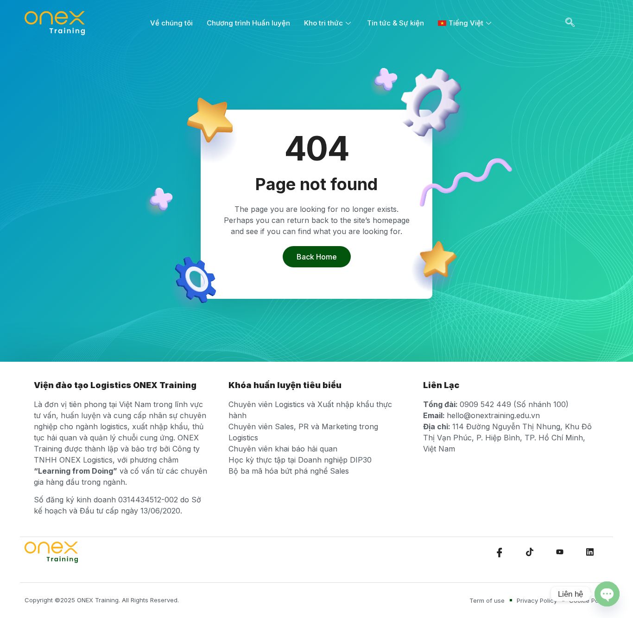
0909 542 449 (485, 404)
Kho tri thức (323, 23)
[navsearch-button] (570, 23)
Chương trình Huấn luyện (248, 23)
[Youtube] (560, 552)
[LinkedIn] (590, 552)
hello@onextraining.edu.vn (493, 415)
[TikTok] (529, 552)
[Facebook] (499, 552)
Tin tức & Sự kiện (395, 23)
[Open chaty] (607, 593)
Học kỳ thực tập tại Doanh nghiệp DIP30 (300, 459)
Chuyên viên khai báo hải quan (282, 448)
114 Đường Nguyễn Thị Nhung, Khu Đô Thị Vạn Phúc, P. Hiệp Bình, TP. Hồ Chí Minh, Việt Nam (507, 437)
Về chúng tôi (171, 23)
